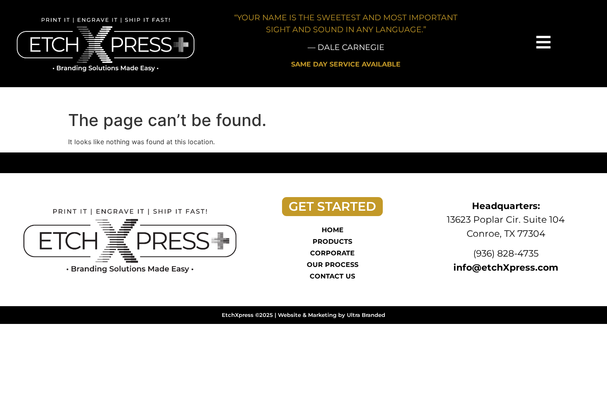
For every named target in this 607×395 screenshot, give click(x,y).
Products (332, 241)
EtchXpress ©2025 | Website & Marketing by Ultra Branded (303, 315)
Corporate (332, 253)
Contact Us (332, 276)
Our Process (332, 265)
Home (333, 230)
